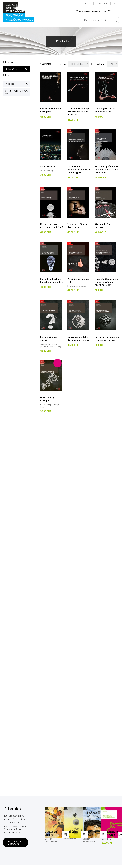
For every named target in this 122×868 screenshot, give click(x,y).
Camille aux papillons (51, 833)
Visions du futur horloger (104, 226)
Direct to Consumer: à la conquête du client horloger (106, 282)
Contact (102, 4)
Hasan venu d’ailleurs (89, 833)
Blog (87, 4)
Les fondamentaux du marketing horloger (107, 338)
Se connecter (84, 11)
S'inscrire (96, 11)
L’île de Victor (71, 831)
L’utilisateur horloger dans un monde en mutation (79, 111)
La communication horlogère (50, 110)
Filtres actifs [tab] (10, 62)
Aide (116, 4)
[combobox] (100, 20)
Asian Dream (47, 166)
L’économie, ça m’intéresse (109, 833)
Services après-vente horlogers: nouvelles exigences (106, 169)
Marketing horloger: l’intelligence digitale (51, 280)
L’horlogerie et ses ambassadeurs (105, 110)
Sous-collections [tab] (15, 92)
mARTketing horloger (47, 399)
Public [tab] (9, 84)
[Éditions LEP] (15, 12)
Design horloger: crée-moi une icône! (51, 226)
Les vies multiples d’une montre (77, 226)
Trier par (61, 63)
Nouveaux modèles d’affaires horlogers (78, 338)
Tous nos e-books (14, 842)
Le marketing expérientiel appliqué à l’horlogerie (78, 169)
